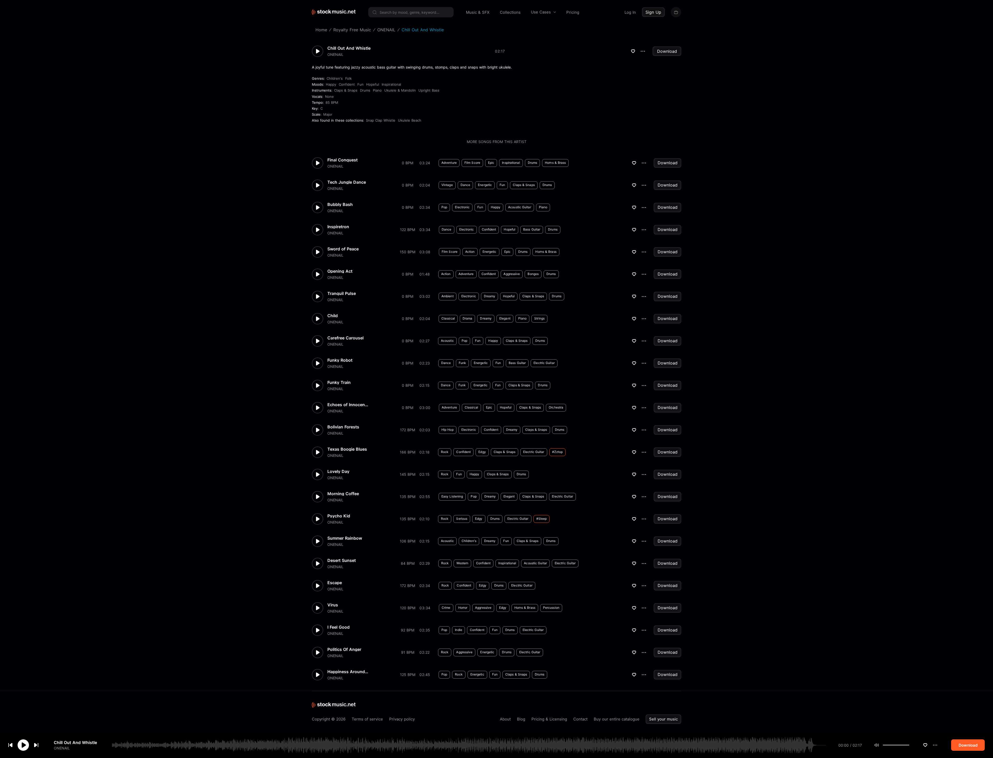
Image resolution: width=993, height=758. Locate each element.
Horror (463, 608)
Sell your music (663, 719)
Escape (334, 583)
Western (462, 563)
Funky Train (339, 382)
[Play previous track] (10, 745)
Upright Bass (428, 90)
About (505, 719)
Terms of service (367, 719)
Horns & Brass (555, 163)
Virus (332, 605)
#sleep (541, 519)
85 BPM (332, 102)
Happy (331, 84)
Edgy (482, 452)
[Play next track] (36, 745)
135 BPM (407, 496)
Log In (630, 12)
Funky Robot (339, 360)
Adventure (449, 163)
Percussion (551, 608)
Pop (444, 207)
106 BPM (407, 541)
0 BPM (407, 163)
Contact (580, 719)
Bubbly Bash (340, 204)
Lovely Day (338, 471)
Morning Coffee (343, 494)
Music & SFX (478, 12)
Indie (458, 630)
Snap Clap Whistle (380, 120)
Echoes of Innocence (348, 405)
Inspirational (391, 84)
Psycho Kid (338, 516)
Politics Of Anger (344, 649)
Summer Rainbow (344, 538)
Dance (465, 185)
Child (332, 316)
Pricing (572, 12)
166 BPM (407, 452)
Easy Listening (452, 496)
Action (470, 252)
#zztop (557, 452)
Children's (335, 78)
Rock (444, 452)
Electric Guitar (544, 363)
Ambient (447, 296)
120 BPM (407, 608)
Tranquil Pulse (341, 293)
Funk (462, 363)
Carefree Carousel (345, 338)
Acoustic (447, 341)
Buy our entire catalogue (617, 719)
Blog (521, 719)
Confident (347, 84)
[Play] (23, 745)
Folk (348, 78)
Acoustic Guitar (519, 207)
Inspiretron (338, 227)
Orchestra (556, 407)
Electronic (462, 207)
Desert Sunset (341, 560)
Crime (446, 608)
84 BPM (408, 563)
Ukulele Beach (409, 120)
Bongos (533, 274)
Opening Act (339, 271)
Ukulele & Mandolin (400, 90)
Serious (461, 519)
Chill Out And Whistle (75, 742)
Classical (448, 318)
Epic (491, 163)
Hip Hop (447, 430)
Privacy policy (402, 719)
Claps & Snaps (345, 90)
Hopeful (372, 84)
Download (667, 51)
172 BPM (407, 430)
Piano (377, 90)
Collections (510, 12)
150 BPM (407, 252)
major (327, 114)
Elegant (504, 318)
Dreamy (489, 296)
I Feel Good (338, 627)
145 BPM (407, 474)
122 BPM (407, 229)
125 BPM (407, 674)
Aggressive (511, 274)
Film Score (472, 163)
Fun (360, 84)
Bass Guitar (531, 229)
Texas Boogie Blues (347, 449)
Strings (539, 318)
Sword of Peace (343, 249)
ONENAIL (62, 748)
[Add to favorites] (925, 745)
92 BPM (407, 630)
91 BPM (407, 652)
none (329, 96)
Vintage (447, 185)
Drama (467, 318)
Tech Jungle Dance (346, 182)
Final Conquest (342, 160)
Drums (365, 90)
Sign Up (653, 12)
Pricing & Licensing (549, 719)
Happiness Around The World (348, 672)
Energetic (485, 185)
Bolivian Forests (343, 427)
